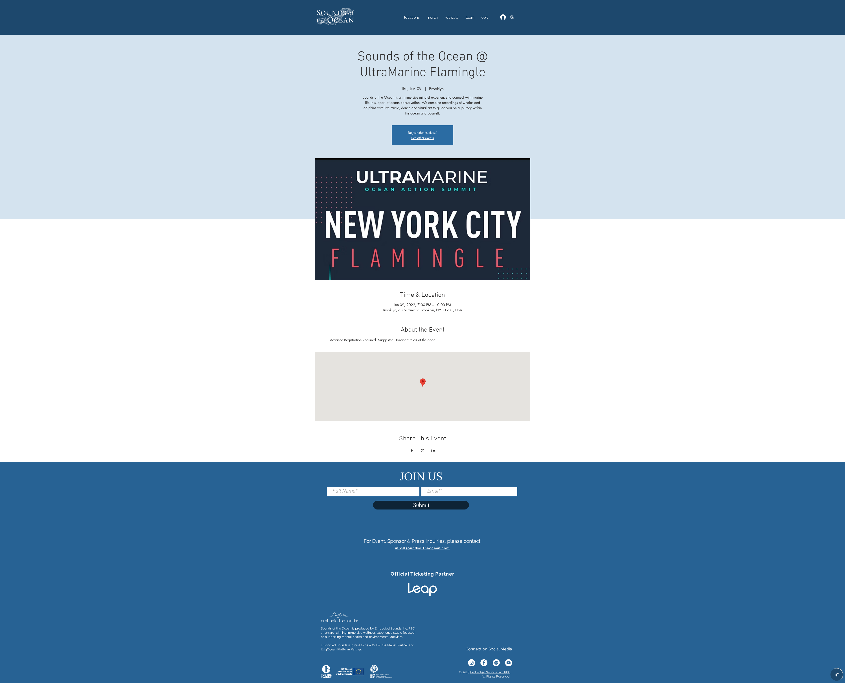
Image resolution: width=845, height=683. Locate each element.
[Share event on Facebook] (412, 450)
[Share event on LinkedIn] (433, 450)
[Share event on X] (423, 450)
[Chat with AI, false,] (836, 674)
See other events (422, 137)
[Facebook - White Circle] (483, 662)
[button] (451, 17)
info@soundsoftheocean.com (422, 548)
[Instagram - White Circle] (471, 662)
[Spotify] (496, 662)
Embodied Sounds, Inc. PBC (490, 672)
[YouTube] (508, 662)
